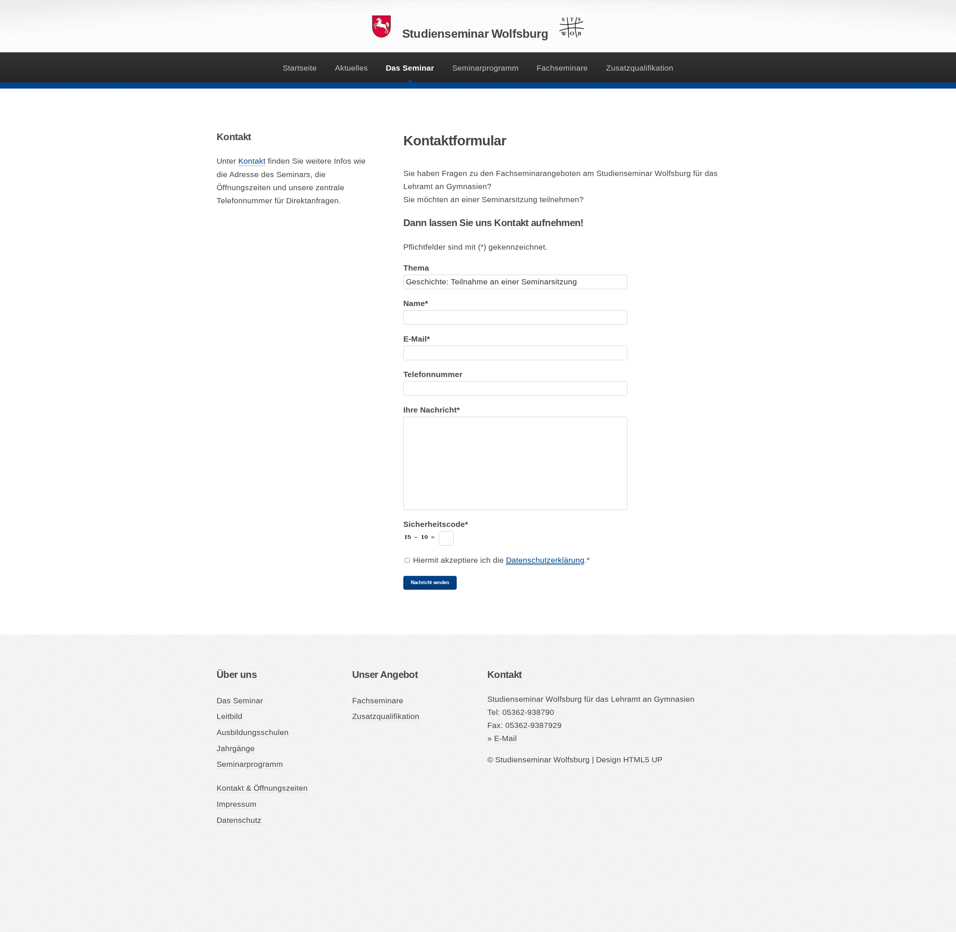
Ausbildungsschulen (253, 732)
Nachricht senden (430, 582)
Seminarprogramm (485, 68)
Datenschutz (239, 820)
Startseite (300, 68)
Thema (416, 267)
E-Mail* (416, 338)
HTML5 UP (642, 759)
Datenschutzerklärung (545, 560)
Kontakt (252, 161)
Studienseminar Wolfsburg (475, 33)
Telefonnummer (432, 374)
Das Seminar (410, 68)
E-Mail (505, 738)
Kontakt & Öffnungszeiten (262, 788)
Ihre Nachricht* (431, 409)
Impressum (237, 804)
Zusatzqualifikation (639, 68)
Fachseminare (562, 68)
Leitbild (229, 716)
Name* (415, 303)
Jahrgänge (236, 748)
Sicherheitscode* (435, 524)
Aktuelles (351, 68)
